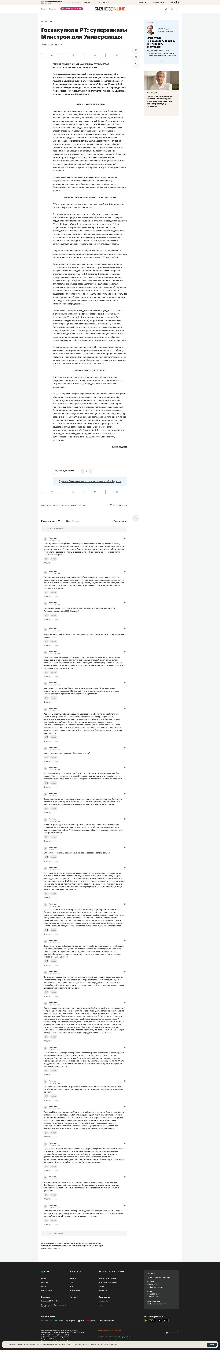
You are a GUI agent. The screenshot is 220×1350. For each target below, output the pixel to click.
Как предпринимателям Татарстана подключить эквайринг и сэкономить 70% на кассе (161, 100)
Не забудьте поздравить (108, 1282)
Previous (147, 61)
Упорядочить (119, 521)
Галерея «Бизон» (105, 1301)
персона (150, 23)
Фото (72, 1286)
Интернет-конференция (107, 1278)
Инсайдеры (103, 1290)
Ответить (48, 563)
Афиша (44, 1278)
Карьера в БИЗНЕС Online (50, 1301)
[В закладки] (136, 57)
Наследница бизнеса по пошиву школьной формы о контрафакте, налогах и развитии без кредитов (159, 53)
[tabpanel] (161, 41)
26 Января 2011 (47, 44)
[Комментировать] (136, 50)
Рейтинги (102, 1286)
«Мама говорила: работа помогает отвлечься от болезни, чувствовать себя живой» (161, 42)
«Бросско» (162, 31)
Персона (44, 1282)
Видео (72, 1282)
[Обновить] (136, 518)
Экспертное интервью (112, 1271)
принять (212, 1345)
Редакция (45, 1297)
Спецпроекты (104, 1297)
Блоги (43, 1286)
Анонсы (73, 1278)
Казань (44, 9)
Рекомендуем (152, 93)
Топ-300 (101, 1305)
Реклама (74, 1297)
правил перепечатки (121, 1339)
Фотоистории (75, 1290)
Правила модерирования (50, 1248)
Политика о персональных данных (109, 1331)
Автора (75, 521)
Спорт (47, 1271)
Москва (156, 2)
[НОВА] (71, 10)
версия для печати (120, 505)
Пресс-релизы (46, 1290)
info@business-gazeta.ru (156, 1287)
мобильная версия (107, 1321)
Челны (141, 2)
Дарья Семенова (164, 29)
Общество (47, 21)
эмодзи (53, 559)
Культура (75, 1271)
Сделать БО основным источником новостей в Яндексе (90, 481)
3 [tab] (162, 61)
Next (176, 61)
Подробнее (113, 1344)
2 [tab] (161, 61)
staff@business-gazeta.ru (156, 1304)
